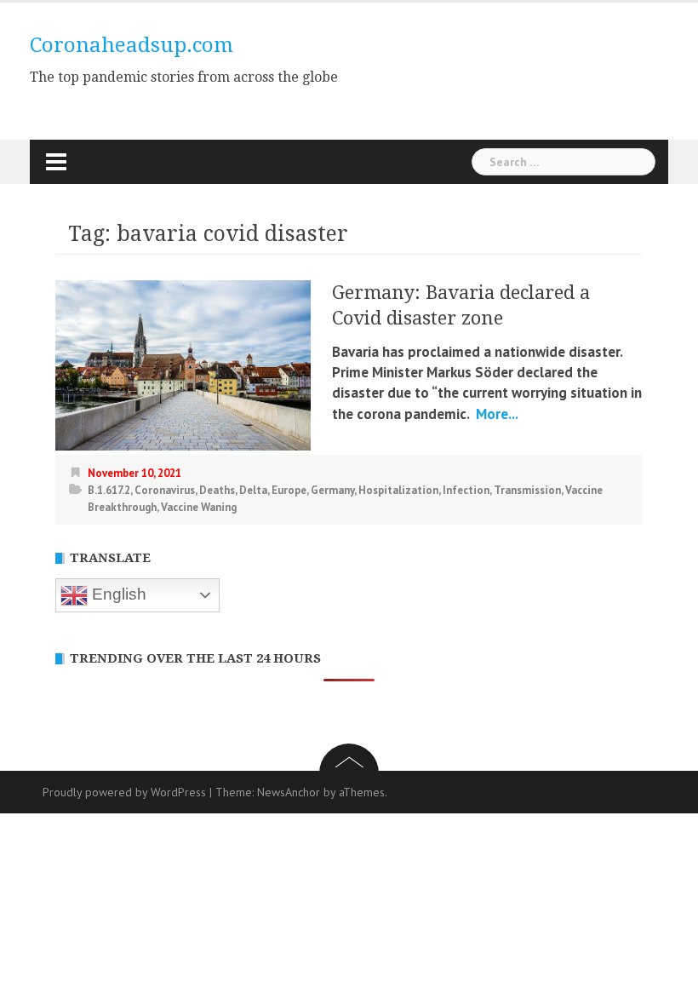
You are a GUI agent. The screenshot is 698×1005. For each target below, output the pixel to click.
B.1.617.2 (109, 490)
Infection (466, 490)
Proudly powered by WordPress (124, 792)
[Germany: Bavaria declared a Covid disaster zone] (183, 363)
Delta (253, 490)
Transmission (527, 490)
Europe (289, 490)
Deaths (217, 490)
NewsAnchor (288, 792)
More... (495, 414)
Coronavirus (164, 490)
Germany (332, 490)
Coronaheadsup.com (131, 45)
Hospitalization (398, 490)
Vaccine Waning (199, 507)
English (117, 594)
